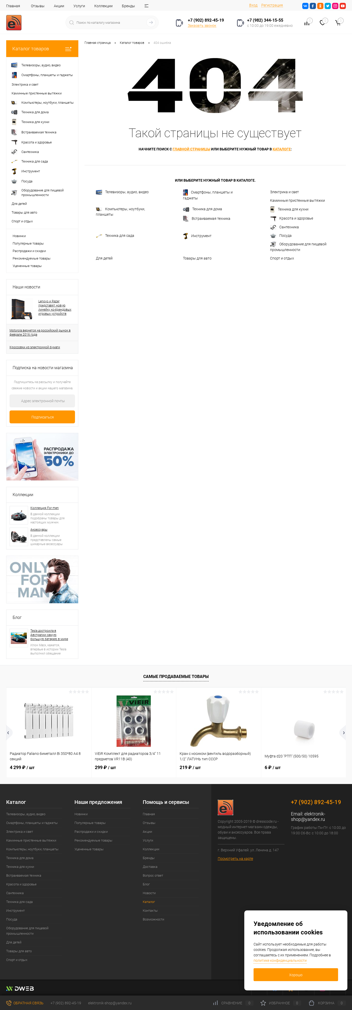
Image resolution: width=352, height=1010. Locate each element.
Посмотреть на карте (235, 859)
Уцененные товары (27, 266)
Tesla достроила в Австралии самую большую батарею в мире (49, 635)
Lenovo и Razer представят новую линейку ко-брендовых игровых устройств (54, 308)
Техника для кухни (293, 209)
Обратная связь (28, 1003)
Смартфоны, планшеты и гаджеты (208, 195)
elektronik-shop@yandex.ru (308, 816)
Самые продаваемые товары (176, 676)
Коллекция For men (44, 508)
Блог (17, 617)
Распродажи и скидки (29, 251)
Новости (149, 893)
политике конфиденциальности (280, 960)
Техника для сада (119, 235)
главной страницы (191, 149)
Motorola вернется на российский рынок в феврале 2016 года (40, 332)
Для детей (104, 258)
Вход (253, 5)
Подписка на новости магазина (43, 367)
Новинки (19, 236)
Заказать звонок (202, 25)
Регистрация (272, 5)
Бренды (128, 6)
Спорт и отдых (282, 258)
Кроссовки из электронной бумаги (35, 347)
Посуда (285, 235)
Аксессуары (38, 529)
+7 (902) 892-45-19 (66, 1003)
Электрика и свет (284, 192)
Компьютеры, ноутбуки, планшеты (120, 211)
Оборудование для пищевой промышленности (298, 247)
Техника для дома (207, 209)
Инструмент (201, 235)
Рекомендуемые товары (32, 258)
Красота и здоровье (296, 218)
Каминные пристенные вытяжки (297, 200)
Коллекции (103, 6)
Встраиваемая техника (211, 218)
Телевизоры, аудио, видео (127, 192)
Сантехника (289, 227)
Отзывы (38, 6)
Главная (13, 6)
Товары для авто (197, 258)
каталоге (282, 149)
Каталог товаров (30, 48)
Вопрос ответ (153, 875)
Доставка (150, 867)
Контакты (150, 910)
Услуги (79, 6)
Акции (59, 6)
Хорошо (296, 975)
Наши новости (26, 287)
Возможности (153, 919)
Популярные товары (28, 243)
